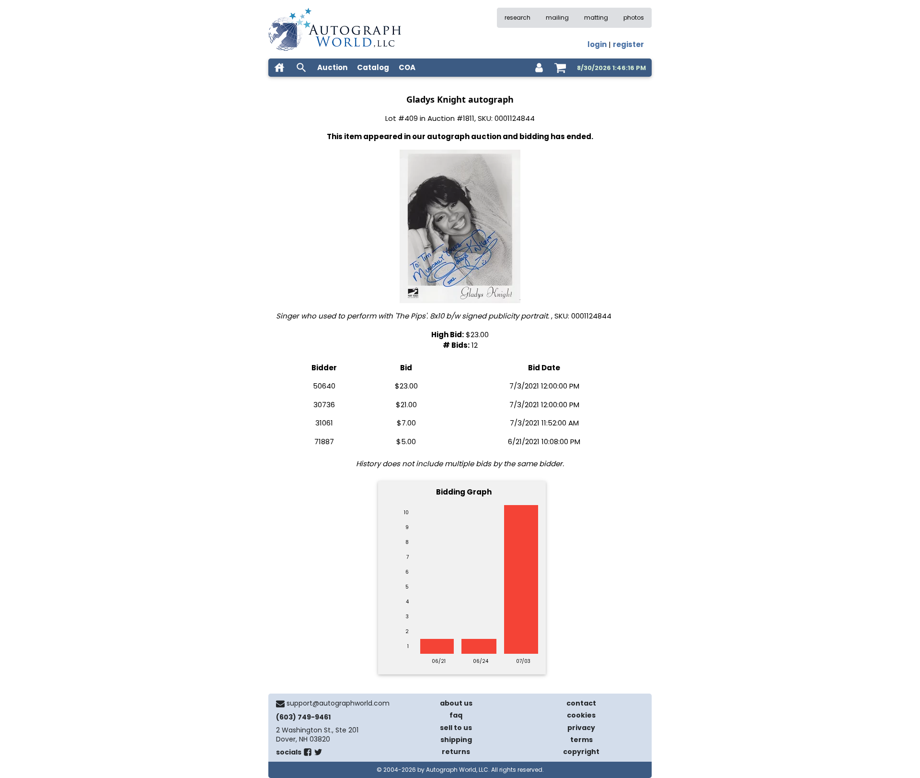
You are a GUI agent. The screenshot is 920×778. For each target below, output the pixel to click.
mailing (557, 17)
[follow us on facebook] (307, 754)
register (628, 44)
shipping (456, 739)
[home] (279, 67)
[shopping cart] (560, 67)
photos (633, 17)
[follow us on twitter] (318, 754)
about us (456, 703)
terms (581, 739)
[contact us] (280, 703)
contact (581, 703)
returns (456, 751)
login (597, 44)
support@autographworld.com (338, 703)
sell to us (456, 727)
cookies (581, 715)
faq (455, 715)
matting (596, 17)
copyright (581, 751)
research (517, 17)
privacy (581, 727)
